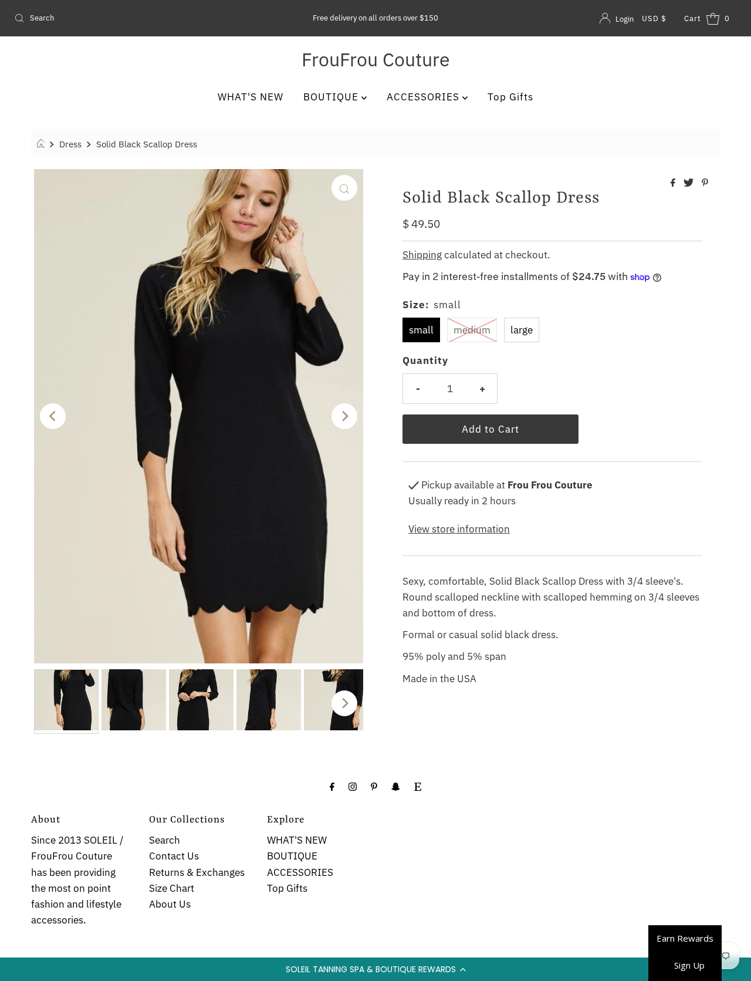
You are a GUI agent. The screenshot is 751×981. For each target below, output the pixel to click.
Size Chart (171, 888)
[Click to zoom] (344, 188)
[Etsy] (417, 786)
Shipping (422, 254)
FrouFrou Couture (376, 59)
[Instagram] (353, 786)
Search (164, 840)
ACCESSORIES (424, 96)
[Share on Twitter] (690, 183)
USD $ (654, 18)
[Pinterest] (374, 786)
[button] (375, 969)
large (521, 329)
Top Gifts (510, 96)
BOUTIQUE (332, 96)
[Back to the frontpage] (42, 143)
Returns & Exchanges (197, 872)
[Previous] (53, 416)
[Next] (344, 416)
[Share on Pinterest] (705, 183)
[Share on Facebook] (674, 183)
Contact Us (174, 855)
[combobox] (128, 18)
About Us (170, 904)
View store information (459, 528)
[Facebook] (332, 786)
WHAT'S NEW (250, 96)
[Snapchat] (395, 786)
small (421, 329)
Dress (70, 144)
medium (472, 329)
